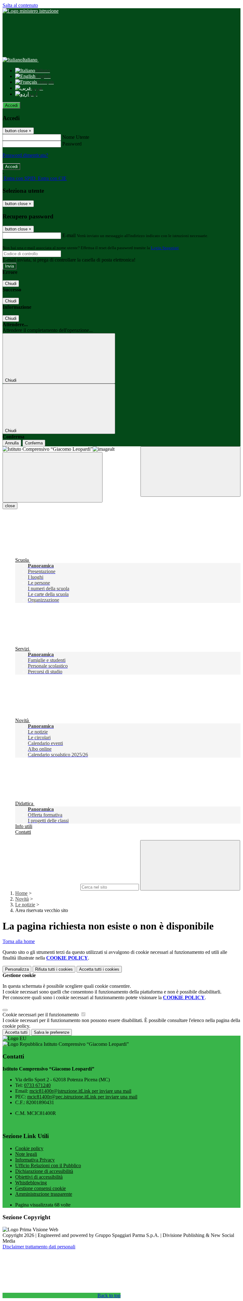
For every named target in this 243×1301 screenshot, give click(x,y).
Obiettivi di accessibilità (39, 1177)
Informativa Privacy (35, 1159)
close (10, 505)
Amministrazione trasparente (43, 1194)
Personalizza (17, 969)
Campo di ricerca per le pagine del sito (41, 887)
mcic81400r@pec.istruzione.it (82, 1096)
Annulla (12, 443)
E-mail (69, 235)
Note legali (26, 1154)
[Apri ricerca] (190, 471)
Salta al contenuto (20, 5)
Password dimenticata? (25, 155)
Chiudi (10, 283)
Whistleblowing (31, 1182)
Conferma (34, 443)
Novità (22, 899)
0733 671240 (37, 1085)
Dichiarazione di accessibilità (44, 1171)
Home (21, 893)
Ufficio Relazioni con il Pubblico (48, 1165)
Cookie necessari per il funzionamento (41, 1014)
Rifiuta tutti (54, 969)
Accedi (11, 105)
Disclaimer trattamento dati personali (39, 1246)
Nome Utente (75, 137)
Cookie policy (29, 1148)
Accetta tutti (99, 969)
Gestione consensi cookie (40, 1188)
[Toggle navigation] (53, 477)
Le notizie (25, 904)
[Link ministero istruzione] (31, 11)
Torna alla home (19, 941)
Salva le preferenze (51, 1032)
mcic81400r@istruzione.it (80, 1091)
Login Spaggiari (165, 247)
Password (72, 143)
